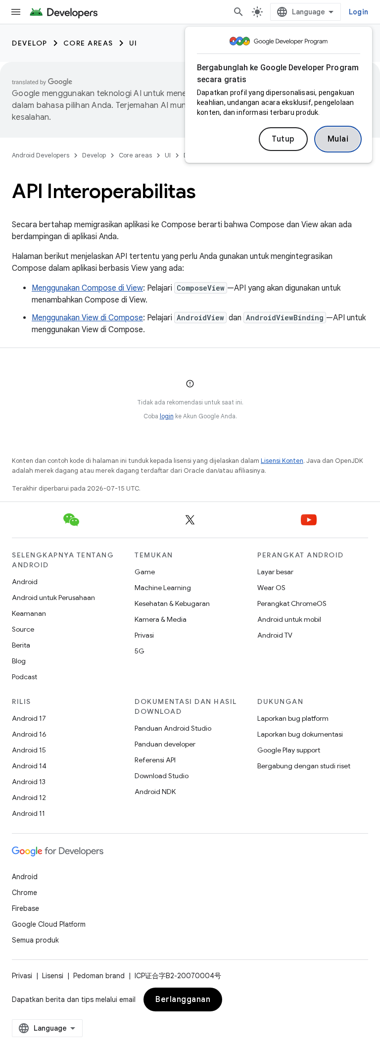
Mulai (338, 139)
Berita (21, 645)
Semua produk (35, 940)
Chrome (24, 892)
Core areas (88, 43)
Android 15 (29, 750)
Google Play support (288, 750)
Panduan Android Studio (173, 728)
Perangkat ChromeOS (292, 603)
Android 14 (29, 765)
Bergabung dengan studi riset (303, 765)
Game (145, 571)
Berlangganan (182, 999)
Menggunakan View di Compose (87, 318)
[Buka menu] (16, 12)
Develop (30, 43)
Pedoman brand (99, 976)
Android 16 (29, 734)
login (167, 416)
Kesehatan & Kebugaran (172, 603)
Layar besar (275, 571)
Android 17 (29, 718)
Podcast (24, 676)
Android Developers (40, 155)
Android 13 (29, 781)
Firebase (25, 908)
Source (23, 629)
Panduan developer (165, 744)
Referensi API (155, 759)
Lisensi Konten (282, 460)
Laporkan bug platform (293, 718)
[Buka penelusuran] (238, 12)
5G (139, 651)
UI (133, 43)
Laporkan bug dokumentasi (300, 734)
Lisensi (52, 976)
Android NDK (155, 791)
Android (25, 581)
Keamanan (29, 613)
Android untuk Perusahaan (53, 597)
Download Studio (162, 775)
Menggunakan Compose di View (87, 288)
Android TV (274, 635)
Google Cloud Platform (49, 924)
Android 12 (29, 797)
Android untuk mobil (289, 619)
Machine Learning (163, 587)
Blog (19, 660)
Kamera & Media (161, 619)
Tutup (283, 139)
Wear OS (271, 587)
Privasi (144, 635)
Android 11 (28, 813)
